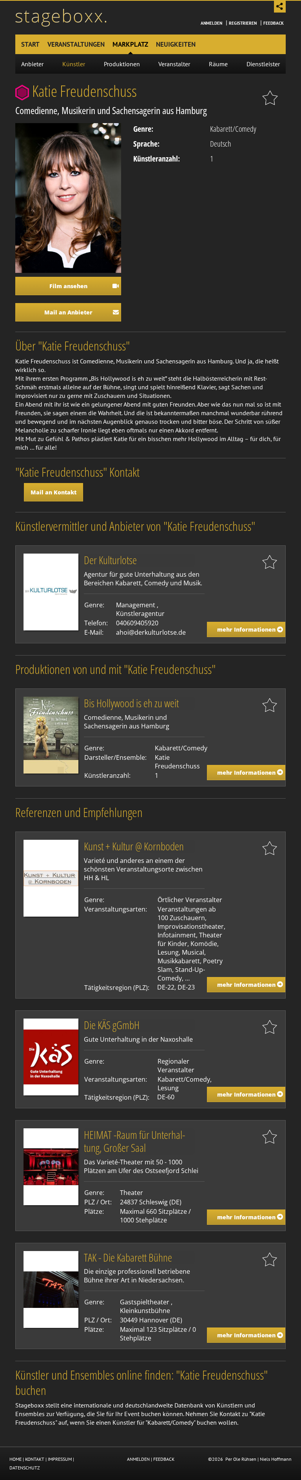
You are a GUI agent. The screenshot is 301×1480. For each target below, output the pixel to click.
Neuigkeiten (176, 44)
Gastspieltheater (144, 1302)
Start (30, 44)
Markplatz (130, 44)
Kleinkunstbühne (145, 1310)
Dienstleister (263, 64)
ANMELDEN (138, 1459)
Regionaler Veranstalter (176, 1065)
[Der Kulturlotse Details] (51, 591)
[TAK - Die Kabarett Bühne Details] (51, 1288)
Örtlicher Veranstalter (190, 899)
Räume (218, 64)
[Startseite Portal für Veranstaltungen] (61, 17)
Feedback (273, 23)
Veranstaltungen (76, 44)
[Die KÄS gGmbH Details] (51, 1056)
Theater (131, 1192)
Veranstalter (174, 64)
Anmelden (211, 23)
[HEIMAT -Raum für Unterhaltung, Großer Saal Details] (51, 1166)
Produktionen (122, 64)
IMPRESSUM (60, 1459)
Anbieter (32, 64)
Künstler (73, 64)
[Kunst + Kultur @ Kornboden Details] (51, 877)
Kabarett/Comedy (233, 128)
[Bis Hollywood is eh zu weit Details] (51, 734)
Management (135, 605)
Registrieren (243, 23)
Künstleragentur (140, 613)
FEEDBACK (163, 1459)
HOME (15, 1459)
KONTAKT (34, 1459)
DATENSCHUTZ (24, 1468)
